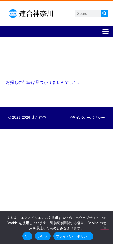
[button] (106, 31)
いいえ (43, 236)
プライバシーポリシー (86, 117)
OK (27, 236)
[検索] (104, 13)
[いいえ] (104, 227)
